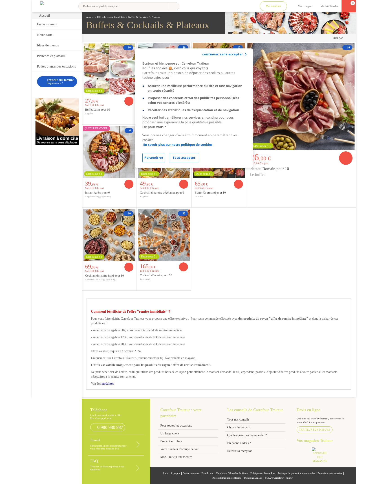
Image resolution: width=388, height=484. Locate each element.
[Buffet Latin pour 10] (109, 68)
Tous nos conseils (238, 419)
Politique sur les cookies (262, 473)
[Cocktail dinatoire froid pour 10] (109, 234)
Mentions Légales (253, 478)
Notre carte (45, 35)
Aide (165, 473)
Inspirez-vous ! (60, 81)
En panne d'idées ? (239, 443)
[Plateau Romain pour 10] (301, 96)
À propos (175, 473)
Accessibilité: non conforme (226, 478)
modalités (107, 383)
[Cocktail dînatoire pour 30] (164, 234)
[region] (194, 108)
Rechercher (173, 6)
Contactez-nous (191, 473)
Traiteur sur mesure (314, 429)
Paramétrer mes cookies (329, 473)
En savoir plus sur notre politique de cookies (177, 144)
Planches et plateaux (51, 56)
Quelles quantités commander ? (247, 435)
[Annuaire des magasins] (322, 456)
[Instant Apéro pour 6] (109, 151)
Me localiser (273, 6)
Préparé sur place (171, 441)
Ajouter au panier (128, 101)
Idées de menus (48, 45)
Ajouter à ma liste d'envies (132, 121)
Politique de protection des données (296, 473)
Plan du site (207, 473)
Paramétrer (153, 157)
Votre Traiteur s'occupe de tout (179, 449)
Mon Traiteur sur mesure (176, 457)
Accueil (44, 15)
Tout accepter (184, 157)
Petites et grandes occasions (56, 66)
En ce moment (47, 24)
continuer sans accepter (222, 54)
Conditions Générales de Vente (232, 473)
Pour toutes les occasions (176, 425)
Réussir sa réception (239, 451)
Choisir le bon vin (238, 427)
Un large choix (169, 433)
